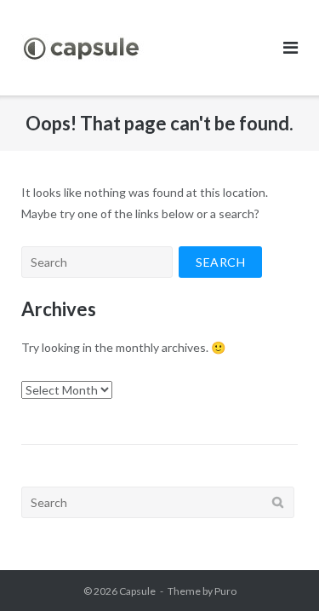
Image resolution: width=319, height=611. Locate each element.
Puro (225, 591)
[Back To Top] (277, 570)
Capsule (137, 591)
